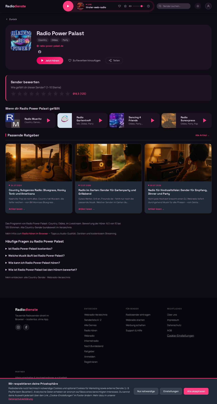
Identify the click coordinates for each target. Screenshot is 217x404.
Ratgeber (89, 351)
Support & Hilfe (134, 330)
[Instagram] (18, 327)
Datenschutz (174, 325)
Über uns (172, 314)
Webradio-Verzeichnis (58, 277)
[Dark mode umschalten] (198, 6)
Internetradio (91, 340)
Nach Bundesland (93, 346)
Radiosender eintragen (138, 314)
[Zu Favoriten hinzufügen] (119, 6)
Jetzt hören (52, 60)
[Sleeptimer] (148, 6)
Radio (15, 6)
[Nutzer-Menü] (208, 6)
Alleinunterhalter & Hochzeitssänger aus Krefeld (41, 377)
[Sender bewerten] (125, 6)
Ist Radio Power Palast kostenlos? (30, 248)
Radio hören (90, 330)
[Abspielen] (49, 120)
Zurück (13, 19)
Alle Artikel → (202, 135)
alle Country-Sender (35, 277)
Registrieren (90, 361)
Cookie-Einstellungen (180, 335)
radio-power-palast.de (51, 45)
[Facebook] (40, 52)
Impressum (173, 319)
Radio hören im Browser (35, 233)
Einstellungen (171, 391)
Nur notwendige (146, 391)
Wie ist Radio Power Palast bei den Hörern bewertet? (42, 270)
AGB (169, 330)
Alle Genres (90, 325)
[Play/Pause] (68, 6)
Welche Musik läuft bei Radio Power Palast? (36, 255)
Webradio (89, 335)
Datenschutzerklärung (20, 398)
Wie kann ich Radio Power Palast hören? (34, 263)
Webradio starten (135, 319)
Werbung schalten (135, 325)
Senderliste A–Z (93, 319)
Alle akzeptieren (196, 391)
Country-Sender (34, 227)
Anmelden (89, 356)
